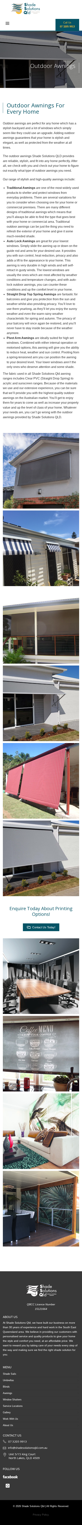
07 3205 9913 (17, 1441)
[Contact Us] (4, 1441)
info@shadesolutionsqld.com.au (27, 1448)
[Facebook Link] (38, 1475)
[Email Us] (4, 1448)
